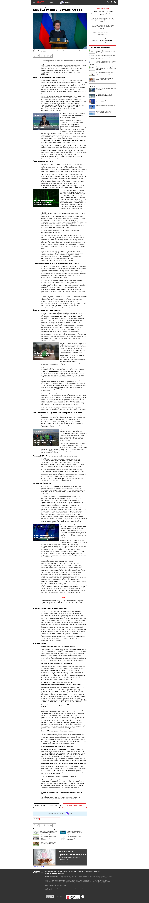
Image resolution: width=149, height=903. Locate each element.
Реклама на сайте (62, 871)
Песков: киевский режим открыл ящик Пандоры (104, 100)
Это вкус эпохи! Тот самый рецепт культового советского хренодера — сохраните (102, 13)
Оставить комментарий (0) (74, 805)
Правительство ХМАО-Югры (40, 51)
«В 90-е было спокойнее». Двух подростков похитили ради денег (105, 73)
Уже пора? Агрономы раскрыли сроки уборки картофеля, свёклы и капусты (102, 20)
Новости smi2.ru (38, 866)
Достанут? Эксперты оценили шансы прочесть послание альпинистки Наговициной (106, 63)
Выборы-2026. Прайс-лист (93, 871)
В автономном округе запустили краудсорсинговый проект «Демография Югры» (49, 833)
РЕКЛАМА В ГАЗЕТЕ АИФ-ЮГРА (76, 871)
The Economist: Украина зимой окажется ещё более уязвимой (104, 95)
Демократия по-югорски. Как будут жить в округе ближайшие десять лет (49, 838)
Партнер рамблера (60, 896)
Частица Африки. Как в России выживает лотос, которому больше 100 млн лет (105, 51)
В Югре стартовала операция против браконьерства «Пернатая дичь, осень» (102, 27)
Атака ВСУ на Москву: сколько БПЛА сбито (105, 106)
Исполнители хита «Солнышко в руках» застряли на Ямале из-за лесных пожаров (102, 40)
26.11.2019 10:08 (36, 7)
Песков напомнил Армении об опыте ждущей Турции (106, 89)
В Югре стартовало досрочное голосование (102, 33)
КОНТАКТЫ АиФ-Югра (50, 871)
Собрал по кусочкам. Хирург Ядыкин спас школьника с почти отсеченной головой (106, 68)
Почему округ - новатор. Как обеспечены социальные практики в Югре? (48, 844)
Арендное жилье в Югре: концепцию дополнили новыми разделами (76, 838)
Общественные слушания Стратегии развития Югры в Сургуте (74, 833)
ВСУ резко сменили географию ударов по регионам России (104, 112)
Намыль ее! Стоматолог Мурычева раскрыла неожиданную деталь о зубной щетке (105, 57)
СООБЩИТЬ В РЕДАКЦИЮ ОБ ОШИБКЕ (54, 873)
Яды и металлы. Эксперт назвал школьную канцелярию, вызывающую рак (104, 80)
